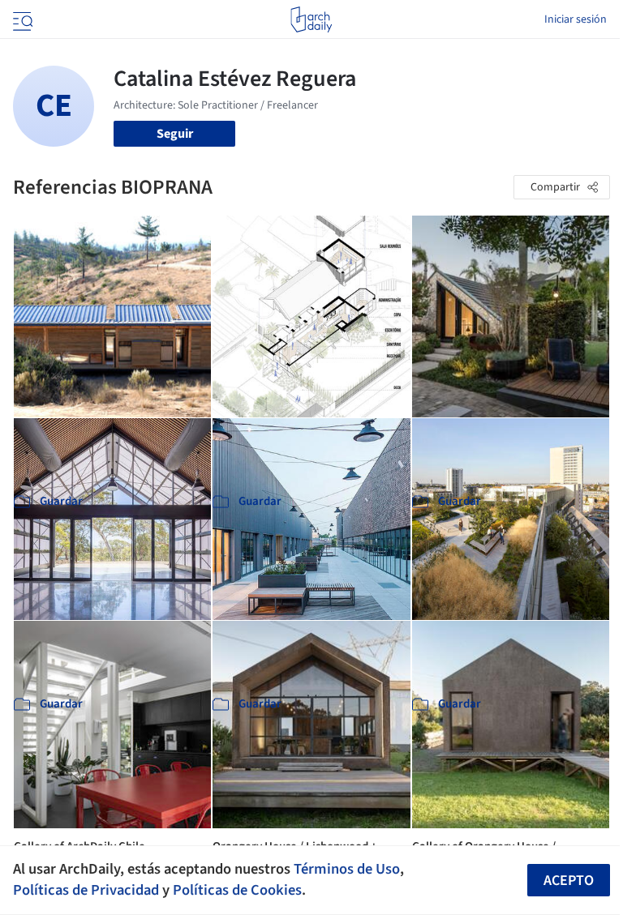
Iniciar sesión (575, 19)
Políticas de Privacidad (86, 889)
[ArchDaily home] (311, 19)
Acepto (569, 880)
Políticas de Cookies (237, 889)
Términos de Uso (347, 868)
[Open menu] (21, 19)
